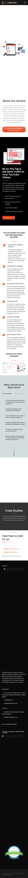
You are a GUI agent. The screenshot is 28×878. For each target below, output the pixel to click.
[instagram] (9, 546)
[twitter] (7, 546)
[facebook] (2, 546)
